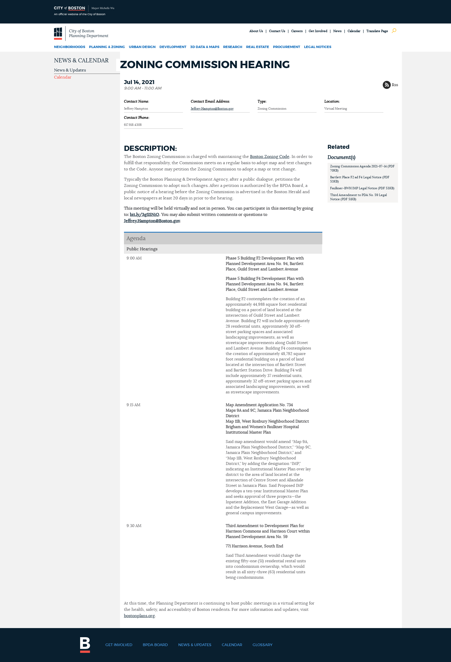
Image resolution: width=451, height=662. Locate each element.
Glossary (262, 645)
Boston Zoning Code (269, 157)
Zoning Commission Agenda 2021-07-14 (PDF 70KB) (362, 168)
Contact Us (277, 31)
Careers (297, 31)
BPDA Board (155, 645)
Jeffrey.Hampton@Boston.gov (212, 108)
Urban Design (142, 47)
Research (232, 47)
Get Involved (318, 31)
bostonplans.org (139, 616)
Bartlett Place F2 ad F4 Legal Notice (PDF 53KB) (359, 179)
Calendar (354, 31)
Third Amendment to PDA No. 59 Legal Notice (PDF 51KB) (358, 197)
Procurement (286, 47)
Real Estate (257, 47)
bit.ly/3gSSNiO (144, 214)
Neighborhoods (69, 47)
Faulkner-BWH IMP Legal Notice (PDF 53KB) (362, 188)
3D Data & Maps (204, 47)
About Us (256, 31)
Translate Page (377, 31)
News (337, 31)
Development (172, 47)
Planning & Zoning (107, 47)
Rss (395, 85)
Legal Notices (317, 47)
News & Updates (70, 70)
